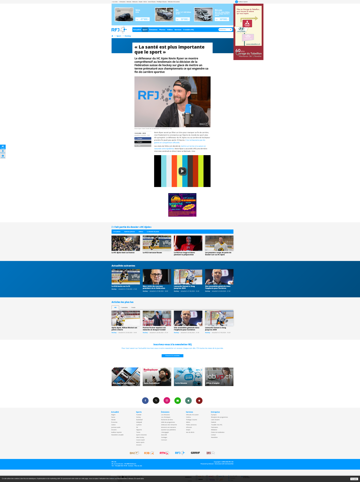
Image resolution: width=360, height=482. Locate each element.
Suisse (113, 417)
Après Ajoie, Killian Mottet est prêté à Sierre (124, 328)
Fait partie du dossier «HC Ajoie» (133, 226)
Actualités (116, 231)
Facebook (145, 400)
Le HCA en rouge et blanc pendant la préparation (184, 253)
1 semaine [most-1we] (124, 307)
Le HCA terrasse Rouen (152, 252)
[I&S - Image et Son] (211, 453)
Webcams (135, 1)
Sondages (164, 437)
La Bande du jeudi (153, 231)
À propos (214, 415)
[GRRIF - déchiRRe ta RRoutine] (195, 453)
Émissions (153, 29)
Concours (164, 440)
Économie (114, 422)
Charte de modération (217, 432)
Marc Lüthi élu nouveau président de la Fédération (154, 287)
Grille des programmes (168, 422)
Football (138, 415)
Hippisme (139, 430)
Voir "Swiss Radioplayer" (199, 376)
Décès (145, 1)
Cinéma (188, 417)
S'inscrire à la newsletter (172, 355)
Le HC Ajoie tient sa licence (123, 252)
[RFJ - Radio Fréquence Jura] (180, 453)
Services (177, 29)
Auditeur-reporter (243, 1)
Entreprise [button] (123, 1)
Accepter (354, 479)
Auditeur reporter (116, 432)
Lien (138, 145)
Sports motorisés (141, 435)
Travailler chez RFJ (216, 425)
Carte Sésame (152, 1)
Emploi (140, 1)
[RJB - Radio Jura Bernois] (149, 453)
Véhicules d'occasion (192, 415)
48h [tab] (115, 307)
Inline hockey (140, 437)
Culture (113, 425)
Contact (213, 435)
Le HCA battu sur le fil (121, 286)
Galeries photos (129, 231)
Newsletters (177, 400)
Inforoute (129, 1)
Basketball (139, 420)
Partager (139, 138)
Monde (113, 420)
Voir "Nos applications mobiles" (168, 376)
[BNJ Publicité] (134, 453)
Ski (137, 427)
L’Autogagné (165, 432)
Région (113, 415)
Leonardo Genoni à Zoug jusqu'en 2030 (184, 287)
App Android (199, 400)
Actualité (137, 29)
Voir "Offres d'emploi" (137, 376)
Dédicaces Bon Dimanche (169, 425)
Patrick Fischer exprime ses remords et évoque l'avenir (154, 328)
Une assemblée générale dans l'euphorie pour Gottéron (217, 287)
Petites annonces (191, 425)
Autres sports (140, 442)
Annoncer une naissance (168, 427)
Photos (162, 29)
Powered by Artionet (207, 464)
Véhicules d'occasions (174, 1)
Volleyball (139, 422)
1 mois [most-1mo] (133, 307)
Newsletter (214, 437)
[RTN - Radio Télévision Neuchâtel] (165, 453)
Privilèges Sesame (191, 420)
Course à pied (140, 440)
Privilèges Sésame (162, 1)
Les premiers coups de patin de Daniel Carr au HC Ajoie (218, 253)
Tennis (138, 432)
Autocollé (164, 435)
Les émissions (165, 415)
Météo (188, 422)
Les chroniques (165, 417)
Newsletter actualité (117, 435)
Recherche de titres (167, 420)
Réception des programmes (219, 417)
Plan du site (138, 465)
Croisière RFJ (188, 29)
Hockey (128, 36)
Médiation (214, 430)
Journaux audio (115, 427)
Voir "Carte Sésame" (230, 376)
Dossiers (114, 430)
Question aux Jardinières (168, 430)
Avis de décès (190, 432)
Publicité (213, 422)
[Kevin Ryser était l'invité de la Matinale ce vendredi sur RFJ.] (172, 101)
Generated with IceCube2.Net (224, 464)
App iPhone (188, 400)
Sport (145, 29)
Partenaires (214, 427)
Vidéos (170, 29)
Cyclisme (139, 425)
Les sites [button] (115, 1)
